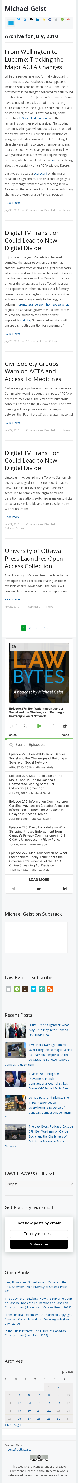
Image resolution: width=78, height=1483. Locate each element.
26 (19, 1418)
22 (49, 1411)
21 (39, 1411)
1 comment (33, 606)
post (54, 160)
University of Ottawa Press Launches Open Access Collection (34, 558)
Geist (25, 8)
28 (39, 1418)
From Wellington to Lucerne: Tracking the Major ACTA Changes (34, 59)
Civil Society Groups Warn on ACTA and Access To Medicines (33, 371)
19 (19, 1411)
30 (58, 1418)
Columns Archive (15, 528)
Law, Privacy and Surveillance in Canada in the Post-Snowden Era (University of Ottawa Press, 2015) (36, 1286)
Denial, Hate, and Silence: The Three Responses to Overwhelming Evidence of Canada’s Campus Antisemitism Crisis (38, 1107)
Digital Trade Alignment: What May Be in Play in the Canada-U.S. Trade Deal (49, 1030)
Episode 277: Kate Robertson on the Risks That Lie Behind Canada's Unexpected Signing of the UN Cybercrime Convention (35, 782)
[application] (39, 689)
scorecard (40, 173)
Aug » (17, 1425)
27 (29, 1418)
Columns (54, 341)
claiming (25, 320)
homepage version (58, 304)
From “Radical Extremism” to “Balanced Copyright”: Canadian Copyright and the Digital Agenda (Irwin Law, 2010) (39, 1319)
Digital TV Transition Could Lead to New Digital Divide (32, 240)
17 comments (34, 341)
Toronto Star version (30, 304)
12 (19, 1403)
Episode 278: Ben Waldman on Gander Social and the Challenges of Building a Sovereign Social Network (38, 758)
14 (39, 1403)
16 (46, 628)
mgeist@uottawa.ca (18, 1449)
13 (29, 1403)
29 (49, 1418)
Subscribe (39, 1244)
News (66, 210)
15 (49, 1403)
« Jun (8, 1425)
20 (29, 1411)
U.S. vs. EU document (33, 118)
